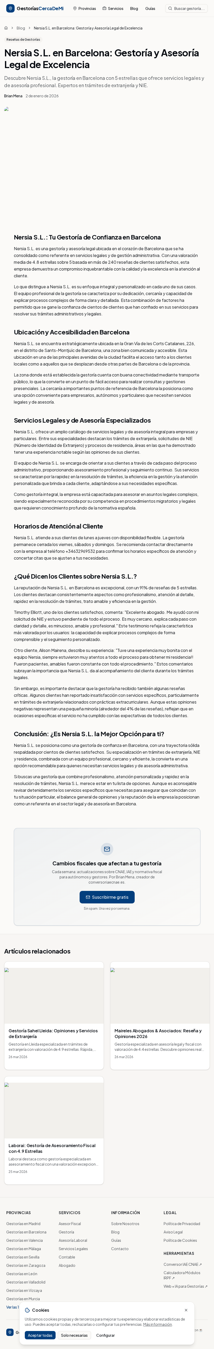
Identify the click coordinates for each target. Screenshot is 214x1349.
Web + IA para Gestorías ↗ (186, 1286)
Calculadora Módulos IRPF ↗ (182, 1275)
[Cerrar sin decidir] (186, 1310)
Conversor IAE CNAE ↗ (183, 1264)
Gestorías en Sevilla (22, 1257)
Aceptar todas (40, 1335)
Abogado (67, 1265)
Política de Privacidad (182, 1223)
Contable (67, 1257)
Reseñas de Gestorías (23, 39)
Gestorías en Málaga (23, 1248)
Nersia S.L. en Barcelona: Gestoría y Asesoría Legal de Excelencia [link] (88, 28)
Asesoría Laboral (73, 1240)
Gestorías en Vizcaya (24, 1290)
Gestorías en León (21, 1273)
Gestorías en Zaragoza (25, 1265)
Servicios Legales (73, 1248)
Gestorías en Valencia (24, 1240)
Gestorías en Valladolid (25, 1282)
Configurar (105, 1335)
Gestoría (66, 1232)
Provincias (87, 8)
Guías (150, 8)
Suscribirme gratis (110, 897)
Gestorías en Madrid (23, 1223)
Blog (134, 8)
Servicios (115, 8)
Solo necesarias (74, 1335)
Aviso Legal (173, 1232)
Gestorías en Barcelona (26, 1232)
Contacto (120, 1248)
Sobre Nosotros (125, 1223)
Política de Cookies (180, 1240)
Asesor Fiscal (70, 1223)
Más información (157, 1324)
